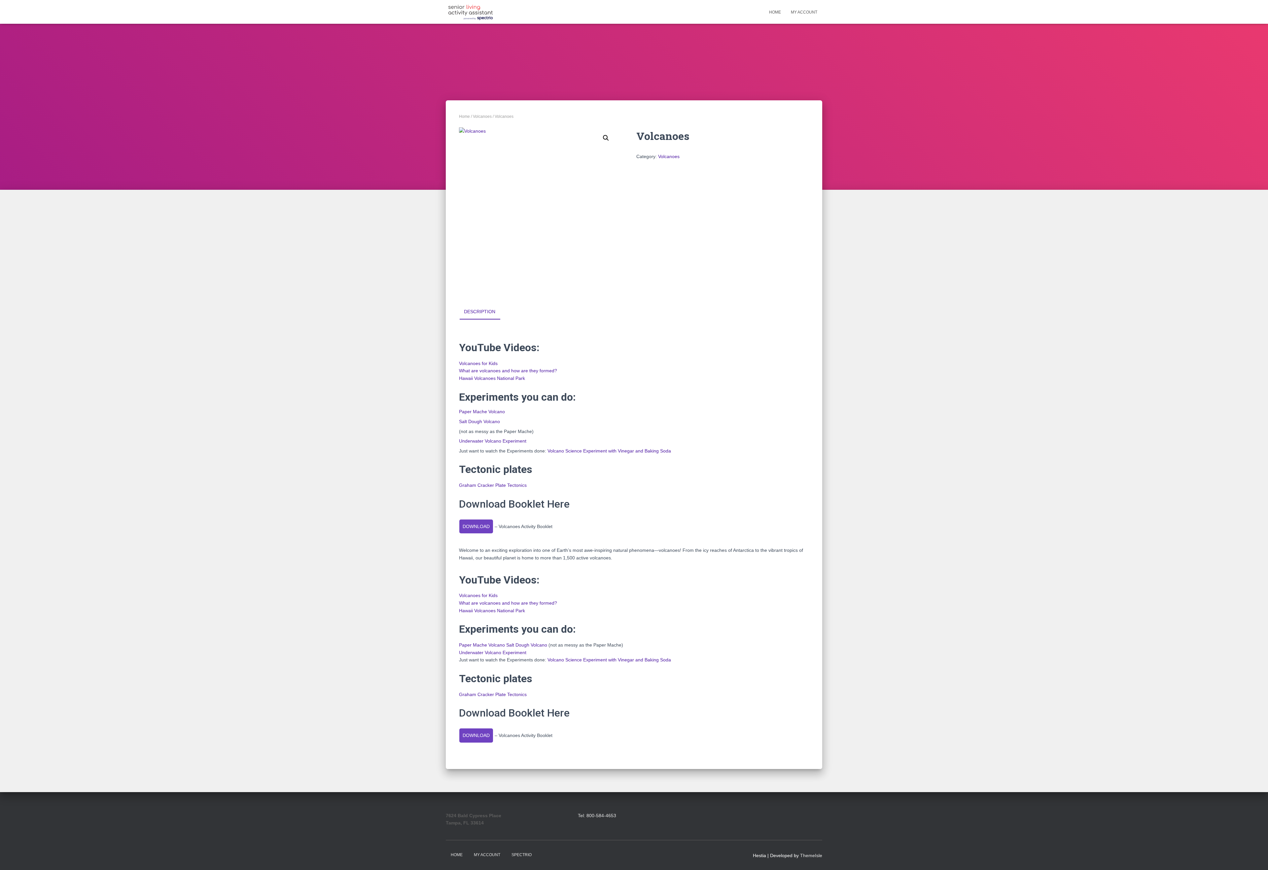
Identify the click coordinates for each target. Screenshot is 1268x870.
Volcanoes (482, 116)
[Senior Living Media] (470, 12)
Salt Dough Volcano (479, 421)
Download (476, 526)
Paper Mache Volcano (482, 411)
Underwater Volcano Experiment (492, 441)
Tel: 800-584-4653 (597, 815)
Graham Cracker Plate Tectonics (493, 485)
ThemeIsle (811, 855)
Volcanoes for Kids (478, 363)
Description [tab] (479, 311)
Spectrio (521, 855)
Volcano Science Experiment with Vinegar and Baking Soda (609, 450)
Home (775, 12)
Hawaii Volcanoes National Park (492, 378)
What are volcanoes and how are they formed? (508, 370)
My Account (804, 12)
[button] (606, 138)
